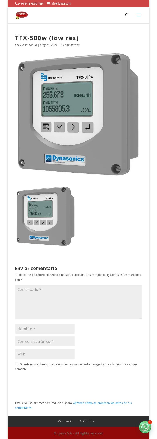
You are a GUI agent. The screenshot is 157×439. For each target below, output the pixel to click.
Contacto (66, 421)
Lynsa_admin (28, 45)
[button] (145, 427)
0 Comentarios (70, 45)
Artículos (87, 421)
